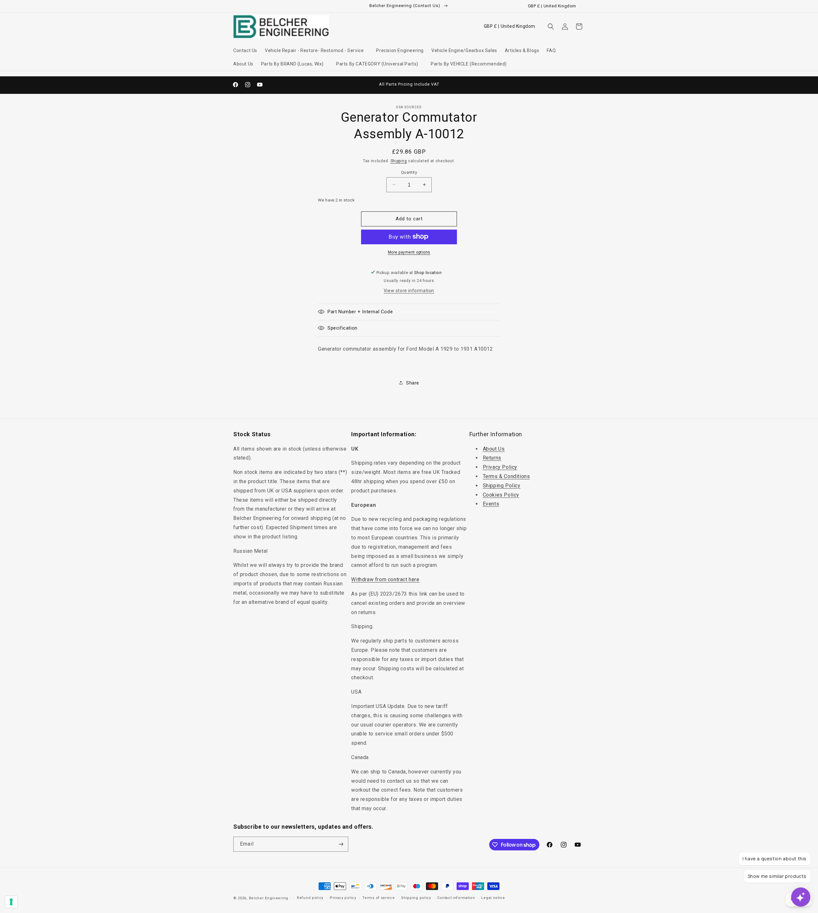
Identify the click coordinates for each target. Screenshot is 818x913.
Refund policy (310, 898)
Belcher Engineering (268, 898)
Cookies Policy (501, 495)
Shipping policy (416, 898)
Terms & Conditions (506, 476)
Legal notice (493, 898)
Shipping (398, 161)
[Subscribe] (341, 844)
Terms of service (378, 898)
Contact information (456, 898)
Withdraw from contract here (385, 579)
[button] (316, 50)
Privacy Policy (500, 467)
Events (491, 504)
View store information (409, 290)
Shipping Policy (502, 486)
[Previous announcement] (341, 85)
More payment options (409, 252)
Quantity (409, 172)
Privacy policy (343, 898)
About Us (494, 449)
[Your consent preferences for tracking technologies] (11, 902)
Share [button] (412, 382)
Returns (492, 458)
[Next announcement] (477, 85)
